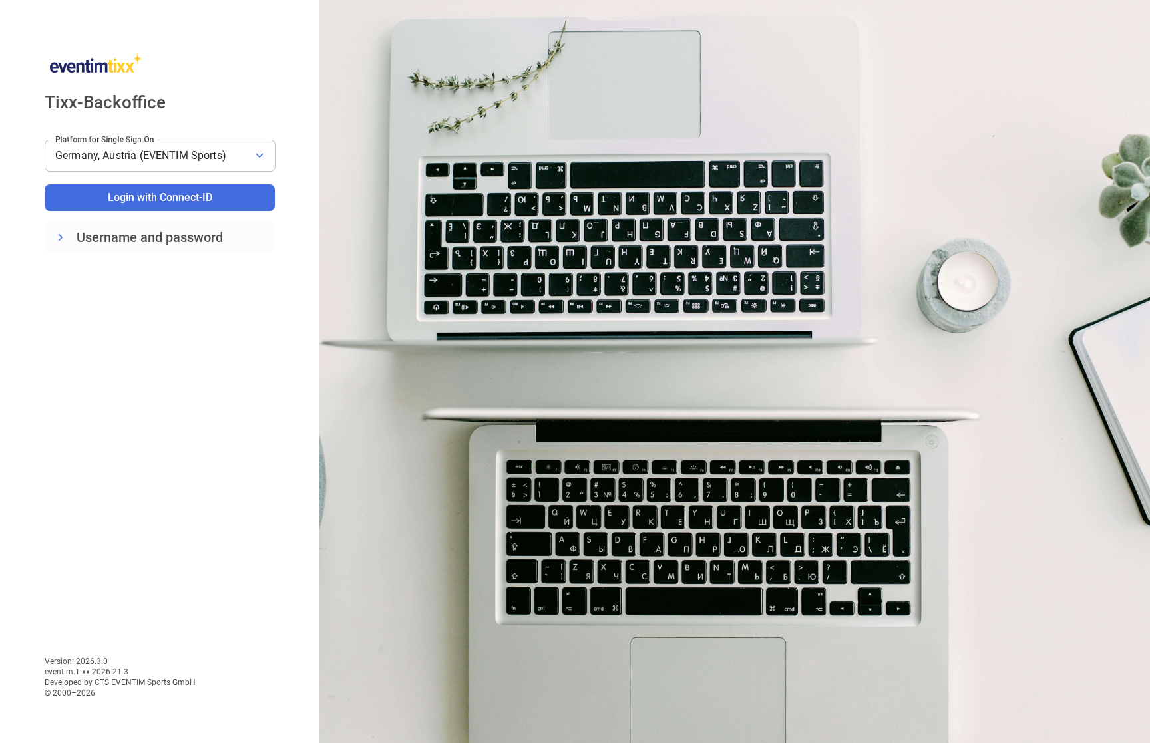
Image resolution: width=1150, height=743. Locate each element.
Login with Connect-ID (160, 197)
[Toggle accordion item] (60, 237)
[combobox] (160, 156)
